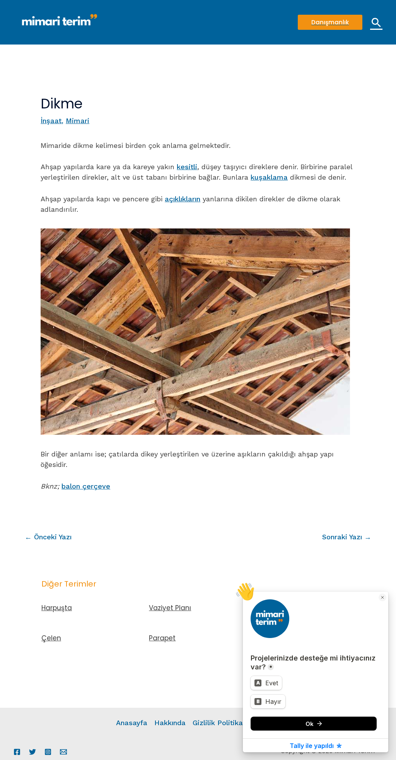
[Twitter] (32, 751)
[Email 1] (63, 751)
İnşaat (51, 121)
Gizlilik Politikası (220, 723)
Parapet (162, 638)
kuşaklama (269, 177)
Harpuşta (56, 607)
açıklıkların (182, 199)
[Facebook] (17, 751)
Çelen (51, 638)
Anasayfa (131, 723)
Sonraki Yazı (346, 537)
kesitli (187, 167)
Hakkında (170, 723)
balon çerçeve (85, 486)
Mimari (77, 121)
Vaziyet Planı (170, 607)
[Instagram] (47, 751)
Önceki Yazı (48, 537)
